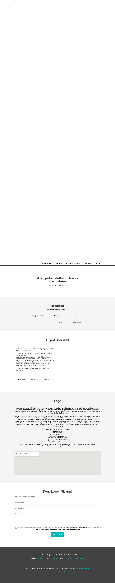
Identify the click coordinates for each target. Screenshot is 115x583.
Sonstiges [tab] (46, 380)
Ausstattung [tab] (34, 380)
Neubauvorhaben (47, 263)
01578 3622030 (40, 558)
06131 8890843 (53, 558)
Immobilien (58, 263)
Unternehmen (88, 263)
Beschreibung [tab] (22, 380)
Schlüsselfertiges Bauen (73, 263)
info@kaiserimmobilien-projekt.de (73, 558)
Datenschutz (61, 572)
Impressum (53, 572)
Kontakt (98, 263)
